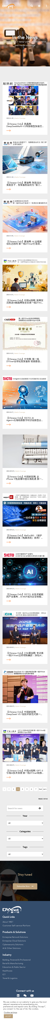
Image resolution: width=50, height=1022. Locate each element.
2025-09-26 (10, 530)
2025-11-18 (9, 236)
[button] (25, 886)
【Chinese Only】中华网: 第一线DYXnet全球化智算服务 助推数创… (24, 360)
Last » (45, 789)
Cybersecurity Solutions (13, 944)
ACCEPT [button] (8, 1016)
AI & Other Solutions (12, 948)
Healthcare (7, 971)
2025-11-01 (9, 295)
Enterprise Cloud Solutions (14, 941)
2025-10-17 (9, 412)
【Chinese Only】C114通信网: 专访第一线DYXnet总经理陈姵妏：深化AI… (24, 654)
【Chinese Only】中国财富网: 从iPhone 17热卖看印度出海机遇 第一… (24, 477)
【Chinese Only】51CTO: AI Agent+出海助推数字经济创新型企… (24, 419)
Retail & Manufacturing (13, 963)
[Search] (39, 808)
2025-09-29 (10, 471)
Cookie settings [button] (10, 1012)
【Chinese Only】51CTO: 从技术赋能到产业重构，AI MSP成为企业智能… (24, 595)
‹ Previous (4, 789)
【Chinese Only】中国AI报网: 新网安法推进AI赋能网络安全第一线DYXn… (24, 301)
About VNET (8, 922)
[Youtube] (32, 995)
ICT (4, 974)
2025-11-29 (9, 118)
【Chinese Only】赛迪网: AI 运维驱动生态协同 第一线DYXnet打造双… (24, 242)
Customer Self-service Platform (16, 925)
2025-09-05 (10, 647)
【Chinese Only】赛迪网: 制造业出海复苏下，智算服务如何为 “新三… (24, 183)
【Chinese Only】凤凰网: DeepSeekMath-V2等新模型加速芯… (25, 125)
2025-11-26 (9, 177)
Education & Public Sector (14, 967)
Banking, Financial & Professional (17, 960)
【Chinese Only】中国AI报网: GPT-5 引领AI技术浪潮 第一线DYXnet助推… (24, 771)
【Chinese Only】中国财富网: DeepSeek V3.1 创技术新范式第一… (24, 713)
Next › (40, 789)
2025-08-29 (10, 706)
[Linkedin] (18, 995)
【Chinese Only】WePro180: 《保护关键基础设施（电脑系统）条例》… (24, 536)
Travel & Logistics (10, 978)
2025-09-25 (10, 589)
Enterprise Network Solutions (15, 937)
